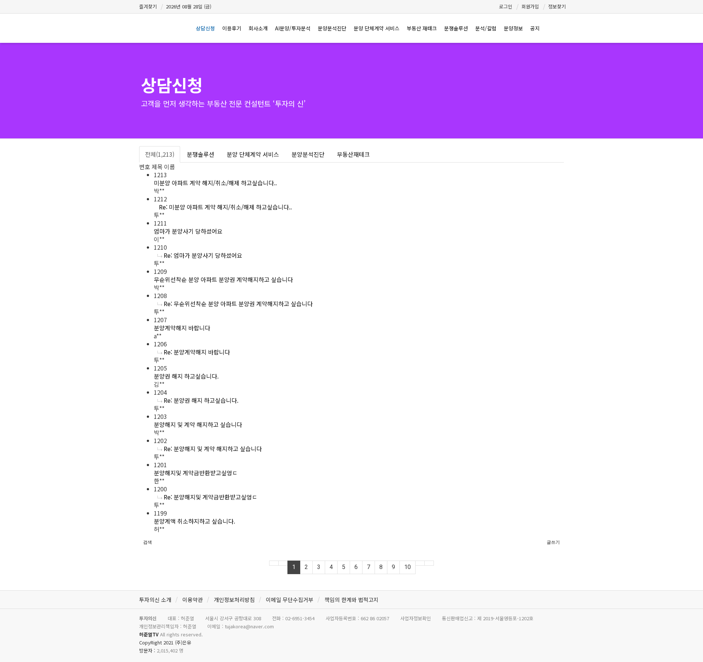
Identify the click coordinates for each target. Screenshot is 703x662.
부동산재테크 (353, 154)
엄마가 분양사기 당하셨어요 (188, 231)
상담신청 (205, 28)
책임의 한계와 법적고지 (351, 599)
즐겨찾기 (148, 6)
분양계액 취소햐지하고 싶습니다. (194, 521)
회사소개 (258, 28)
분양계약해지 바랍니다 (182, 327)
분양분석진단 (332, 28)
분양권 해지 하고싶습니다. (186, 376)
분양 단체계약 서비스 (376, 28)
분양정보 (513, 28)
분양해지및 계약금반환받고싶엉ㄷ (196, 472)
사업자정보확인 (415, 618)
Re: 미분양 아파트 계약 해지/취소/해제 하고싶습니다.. (225, 206)
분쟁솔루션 (456, 28)
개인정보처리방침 (234, 599)
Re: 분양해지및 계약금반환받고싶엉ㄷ (210, 496)
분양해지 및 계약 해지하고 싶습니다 (198, 424)
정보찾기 (557, 6)
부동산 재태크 (422, 28)
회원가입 (530, 6)
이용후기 (231, 28)
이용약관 (192, 599)
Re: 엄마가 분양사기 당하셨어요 (203, 255)
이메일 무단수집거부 (289, 599)
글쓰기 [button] (553, 542)
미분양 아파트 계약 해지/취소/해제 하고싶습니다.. (215, 182)
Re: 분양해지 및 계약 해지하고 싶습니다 (213, 448)
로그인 (505, 6)
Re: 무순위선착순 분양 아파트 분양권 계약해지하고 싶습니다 (238, 303)
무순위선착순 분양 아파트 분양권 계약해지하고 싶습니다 (223, 279)
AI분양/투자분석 (292, 28)
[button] (147, 542)
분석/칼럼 (485, 28)
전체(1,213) (159, 154)
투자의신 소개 (155, 599)
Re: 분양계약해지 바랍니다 (197, 351)
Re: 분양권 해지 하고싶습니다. (201, 400)
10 (407, 567)
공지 (535, 28)
